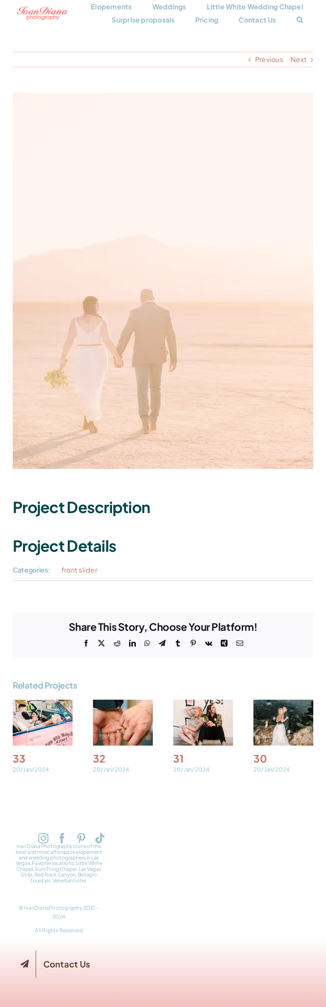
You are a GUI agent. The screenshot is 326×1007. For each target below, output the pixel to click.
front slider (79, 569)
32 (122, 722)
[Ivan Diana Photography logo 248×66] (43, 9)
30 (283, 722)
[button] (300, 19)
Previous (269, 59)
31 (203, 722)
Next (298, 59)
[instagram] (43, 838)
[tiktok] (100, 838)
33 (42, 722)
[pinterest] (81, 838)
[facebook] (62, 838)
